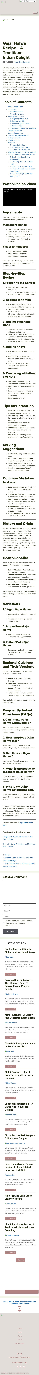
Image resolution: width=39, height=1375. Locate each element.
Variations (11, 143)
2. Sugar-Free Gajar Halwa (20, 147)
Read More (9, 974)
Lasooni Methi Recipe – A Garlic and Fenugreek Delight (19, 1106)
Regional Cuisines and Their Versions (22, 152)
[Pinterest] (18, 1367)
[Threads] (24, 1367)
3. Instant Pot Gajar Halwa (20, 150)
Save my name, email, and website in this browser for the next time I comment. (19, 923)
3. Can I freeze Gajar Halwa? (21, 166)
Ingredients (12, 109)
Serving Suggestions (15, 133)
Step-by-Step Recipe (16, 116)
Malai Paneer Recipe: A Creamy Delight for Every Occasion (19, 1075)
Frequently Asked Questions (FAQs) (21, 154)
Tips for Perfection (15, 131)
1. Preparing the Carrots (19, 119)
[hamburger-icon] (35, 13)
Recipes (8, 855)
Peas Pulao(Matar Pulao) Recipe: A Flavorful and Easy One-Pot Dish (19, 1167)
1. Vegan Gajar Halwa (18, 145)
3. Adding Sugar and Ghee (20, 123)
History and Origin (14, 138)
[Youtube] (19, 1308)
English (26, 1)
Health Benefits (13, 140)
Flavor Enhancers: (17, 114)
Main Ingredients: (16, 111)
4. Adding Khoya (16, 126)
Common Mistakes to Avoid (18, 135)
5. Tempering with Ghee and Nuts (23, 128)
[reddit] (21, 1367)
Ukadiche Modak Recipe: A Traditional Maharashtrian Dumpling (19, 1227)
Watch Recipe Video (15, 107)
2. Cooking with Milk (17, 121)
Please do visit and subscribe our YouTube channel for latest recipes (19, 1302)
